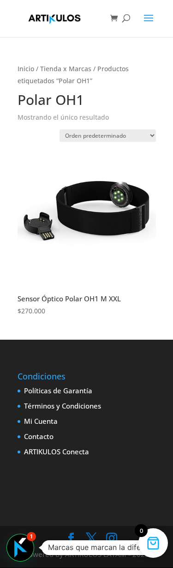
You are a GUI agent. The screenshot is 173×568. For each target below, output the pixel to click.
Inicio (26, 68)
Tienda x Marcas (65, 68)
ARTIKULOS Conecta (56, 451)
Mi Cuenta (41, 421)
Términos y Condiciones (62, 405)
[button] (20, 548)
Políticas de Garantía (58, 390)
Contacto (39, 436)
